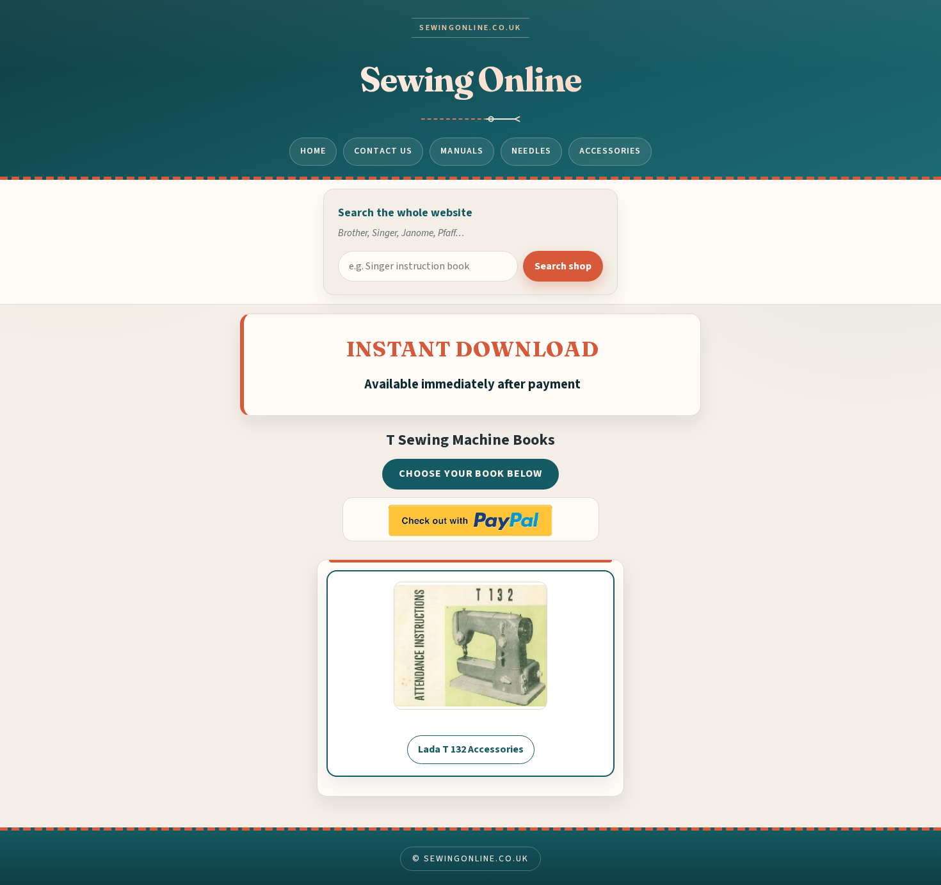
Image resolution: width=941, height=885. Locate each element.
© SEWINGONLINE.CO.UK (470, 858)
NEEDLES (531, 151)
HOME (313, 151)
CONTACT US (383, 151)
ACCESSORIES (610, 151)
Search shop (563, 266)
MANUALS (461, 151)
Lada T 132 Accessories (471, 749)
